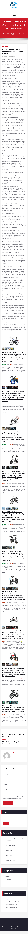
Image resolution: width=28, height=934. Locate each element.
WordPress (13, 926)
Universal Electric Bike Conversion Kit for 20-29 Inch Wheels (14, 34)
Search (5, 812)
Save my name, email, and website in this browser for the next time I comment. (13, 797)
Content (22, 926)
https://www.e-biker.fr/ (11, 907)
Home (14, 32)
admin (5, 56)
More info (19, 403)
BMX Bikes (7, 876)
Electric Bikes (12, 56)
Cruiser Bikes (8, 879)
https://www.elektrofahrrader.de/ (13, 899)
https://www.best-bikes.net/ (12, 901)
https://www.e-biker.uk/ (11, 904)
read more (22, 371)
